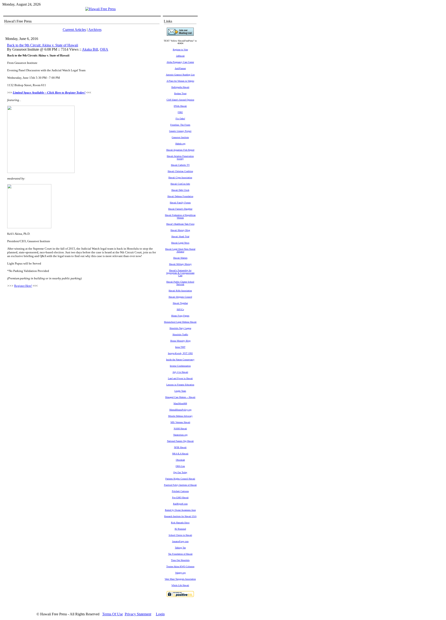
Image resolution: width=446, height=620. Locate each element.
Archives (95, 30)
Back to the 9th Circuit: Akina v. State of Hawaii (42, 45)
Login (160, 614)
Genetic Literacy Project (180, 131)
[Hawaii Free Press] (100, 9)
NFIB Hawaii (180, 447)
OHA (104, 49)
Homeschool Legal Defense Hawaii (180, 322)
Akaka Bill (90, 49)
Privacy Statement (138, 614)
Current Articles (74, 30)
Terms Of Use (112, 614)
